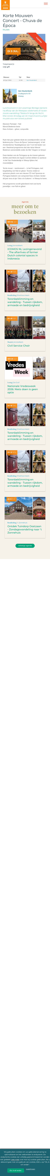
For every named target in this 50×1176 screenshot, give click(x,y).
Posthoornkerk (23, 295)
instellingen (30, 1169)
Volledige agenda (25, 546)
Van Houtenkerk (32, 80)
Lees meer (15, 1159)
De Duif (16, 382)
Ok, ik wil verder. (16, 1170)
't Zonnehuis (22, 523)
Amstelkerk (17, 245)
